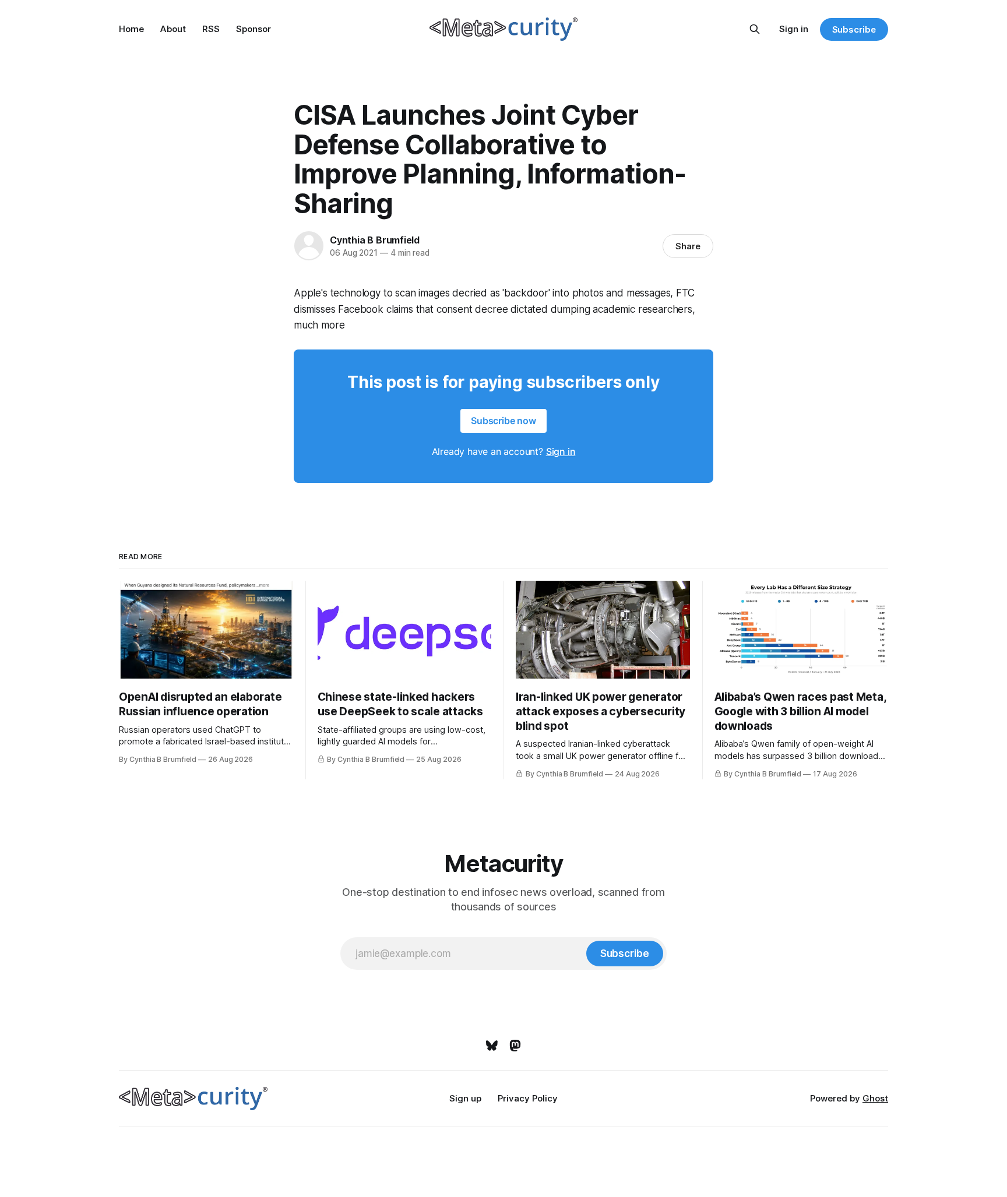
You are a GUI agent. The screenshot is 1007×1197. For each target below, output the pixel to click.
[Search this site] (754, 29)
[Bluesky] (492, 1045)
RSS (211, 28)
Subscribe (854, 29)
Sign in (793, 28)
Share (687, 246)
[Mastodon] (515, 1045)
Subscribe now (503, 420)
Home (131, 28)
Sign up (465, 1098)
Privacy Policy (528, 1098)
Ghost (875, 1098)
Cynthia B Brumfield (375, 240)
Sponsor (253, 28)
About (173, 28)
